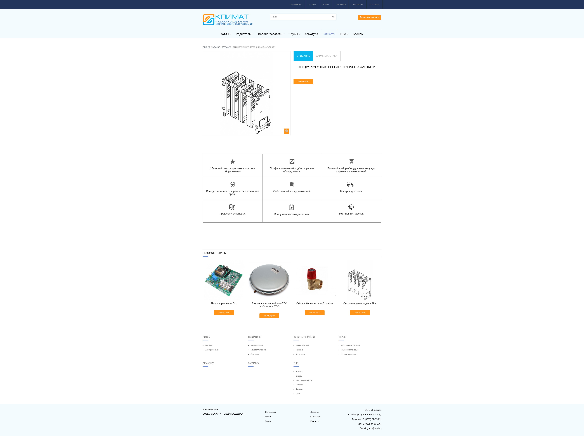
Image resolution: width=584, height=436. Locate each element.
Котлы (206, 337)
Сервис (326, 4)
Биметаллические (258, 350)
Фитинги (299, 389)
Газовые (208, 345)
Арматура (208, 363)
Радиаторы (254, 337)
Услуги (312, 4)
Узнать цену (303, 81)
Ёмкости (299, 385)
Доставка (341, 4)
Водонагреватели (304, 337)
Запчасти (226, 47)
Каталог (216, 47)
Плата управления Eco (224, 303)
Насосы (299, 372)
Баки (298, 394)
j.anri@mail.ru (374, 428)
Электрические (211, 350)
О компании (296, 4)
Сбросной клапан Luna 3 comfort (314, 303)
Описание (303, 56)
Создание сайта (212, 414)
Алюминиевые (256, 345)
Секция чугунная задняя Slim (359, 303)
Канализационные (349, 354)
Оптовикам (357, 4)
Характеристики (326, 56)
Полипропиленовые (349, 350)
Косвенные (300, 354)
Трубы (342, 337)
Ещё (296, 363)
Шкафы (299, 376)
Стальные (254, 354)
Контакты (374, 4)
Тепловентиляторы (304, 380)
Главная (206, 47)
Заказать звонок (370, 17)
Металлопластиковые (350, 345)
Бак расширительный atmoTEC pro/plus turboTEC (269, 305)
